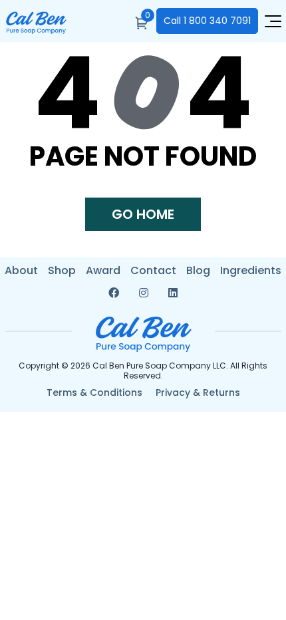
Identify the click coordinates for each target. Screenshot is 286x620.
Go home (143, 214)
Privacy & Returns (198, 392)
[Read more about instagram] (143, 293)
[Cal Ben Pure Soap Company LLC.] (36, 26)
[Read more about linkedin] (173, 293)
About (21, 270)
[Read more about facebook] (113, 293)
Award (103, 270)
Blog (198, 270)
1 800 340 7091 (207, 20)
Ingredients (250, 270)
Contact (153, 270)
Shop (62, 270)
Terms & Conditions (94, 392)
